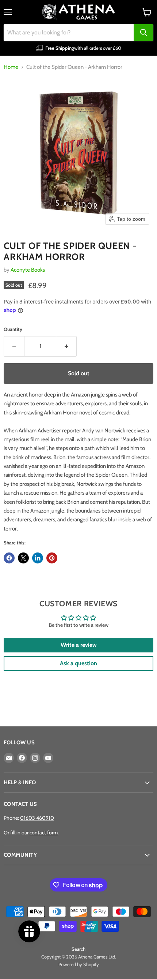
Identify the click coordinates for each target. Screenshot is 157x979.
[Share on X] (23, 557)
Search (78, 949)
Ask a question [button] (78, 663)
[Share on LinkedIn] (37, 557)
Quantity (13, 329)
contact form (44, 832)
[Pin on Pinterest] (51, 557)
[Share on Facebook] (9, 557)
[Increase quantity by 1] (66, 346)
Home (11, 67)
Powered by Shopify (78, 964)
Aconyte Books (28, 270)
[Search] (143, 32)
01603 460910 (37, 818)
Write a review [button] (79, 644)
